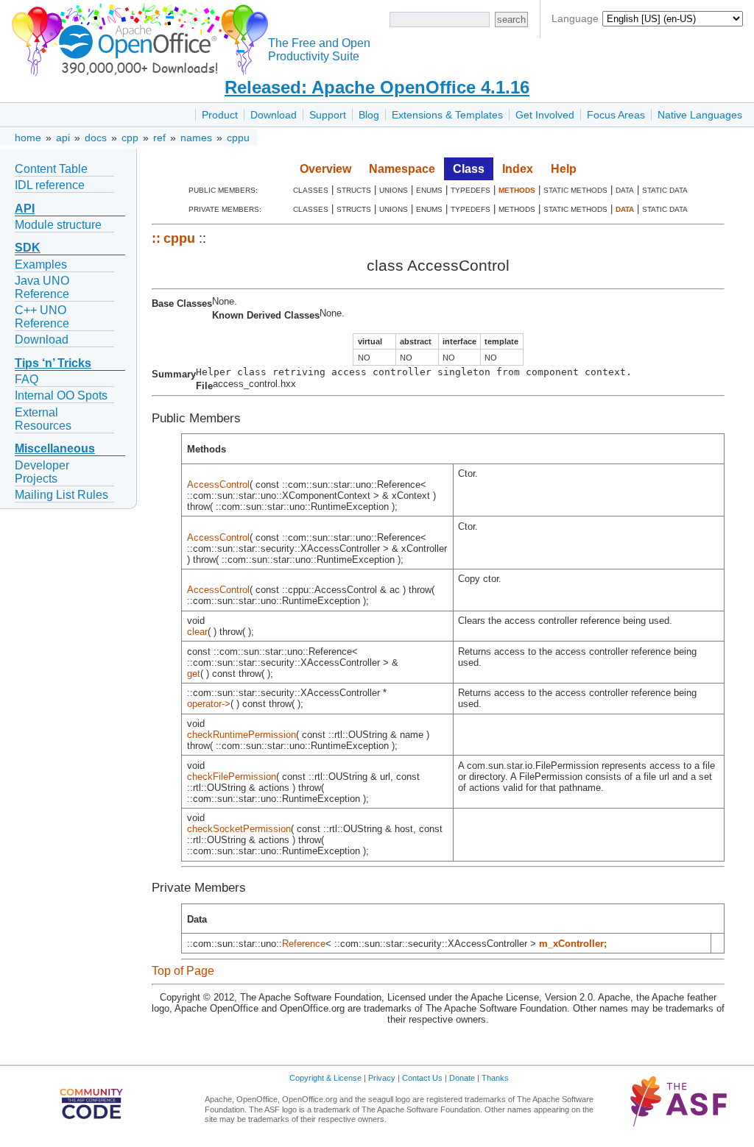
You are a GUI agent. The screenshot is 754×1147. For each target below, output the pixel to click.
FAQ (26, 379)
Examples (41, 264)
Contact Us (422, 1077)
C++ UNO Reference (42, 317)
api (63, 137)
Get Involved (544, 115)
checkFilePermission (231, 776)
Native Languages (700, 115)
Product (220, 115)
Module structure (58, 225)
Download (273, 115)
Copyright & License (325, 1077)
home (28, 137)
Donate (462, 1077)
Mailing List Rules (61, 495)
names (196, 137)
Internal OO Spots (61, 395)
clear (197, 631)
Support (327, 115)
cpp (129, 137)
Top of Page (183, 971)
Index (517, 169)
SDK (27, 247)
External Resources (43, 419)
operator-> (208, 703)
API (25, 208)
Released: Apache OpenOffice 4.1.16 (377, 87)
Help (564, 169)
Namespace (402, 169)
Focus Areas (616, 115)
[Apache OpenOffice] (137, 37)
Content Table (51, 169)
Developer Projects (42, 472)
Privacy (381, 1077)
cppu (238, 137)
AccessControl (218, 484)
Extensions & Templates (447, 115)
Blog (369, 115)
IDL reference (50, 185)
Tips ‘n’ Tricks (53, 363)
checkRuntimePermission (241, 734)
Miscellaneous (55, 448)
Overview (325, 169)
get (193, 673)
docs (96, 137)
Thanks (495, 1077)
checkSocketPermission (239, 828)
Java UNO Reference (42, 287)
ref (159, 137)
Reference (303, 943)
